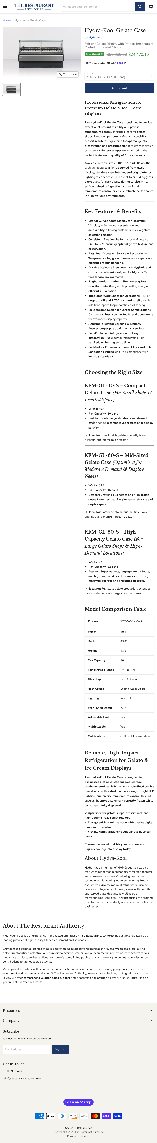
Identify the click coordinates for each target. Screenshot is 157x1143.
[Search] (140, 6)
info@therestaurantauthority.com (22, 1078)
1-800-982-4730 (13, 1071)
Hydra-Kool (96, 37)
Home (7, 20)
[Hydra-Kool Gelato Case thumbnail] (11, 89)
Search (69, 1128)
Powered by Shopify (78, 1136)
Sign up (60, 1049)
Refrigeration (84, 1128)
